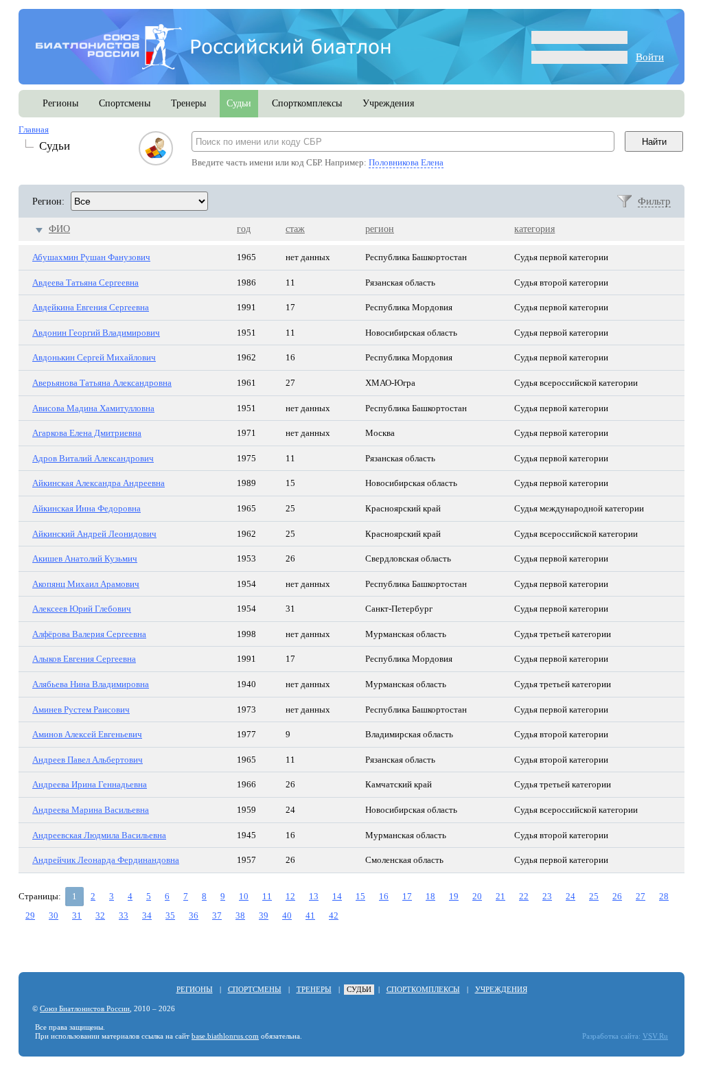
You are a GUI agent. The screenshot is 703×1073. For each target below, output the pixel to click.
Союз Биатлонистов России (85, 1009)
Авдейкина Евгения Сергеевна (90, 307)
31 (77, 915)
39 (263, 915)
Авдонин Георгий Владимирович (96, 332)
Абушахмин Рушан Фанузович (91, 257)
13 (314, 896)
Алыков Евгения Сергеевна (84, 659)
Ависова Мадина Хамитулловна (93, 408)
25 (594, 896)
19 (454, 896)
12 (290, 896)
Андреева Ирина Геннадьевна (89, 784)
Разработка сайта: (611, 1036)
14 (337, 896)
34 (147, 915)
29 (30, 915)
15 (360, 896)
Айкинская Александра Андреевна (98, 483)
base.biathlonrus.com (225, 1036)
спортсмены (124, 103)
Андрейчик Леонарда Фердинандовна (105, 860)
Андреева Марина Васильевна (90, 810)
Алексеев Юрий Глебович (81, 608)
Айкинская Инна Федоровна (86, 508)
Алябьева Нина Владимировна (90, 684)
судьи (239, 103)
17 (407, 896)
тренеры (188, 103)
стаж (295, 229)
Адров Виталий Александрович (93, 458)
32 (100, 915)
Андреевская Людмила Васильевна (99, 835)
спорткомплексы (307, 103)
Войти (650, 56)
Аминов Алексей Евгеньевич (87, 734)
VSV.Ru (655, 1036)
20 (477, 896)
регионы (60, 103)
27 (640, 896)
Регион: (48, 201)
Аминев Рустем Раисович (81, 709)
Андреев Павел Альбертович (87, 759)
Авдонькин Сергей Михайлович (94, 357)
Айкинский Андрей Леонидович (94, 534)
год (244, 229)
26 (617, 896)
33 (123, 915)
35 (170, 915)
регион (379, 229)
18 (430, 896)
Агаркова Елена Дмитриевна (86, 433)
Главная (34, 129)
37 (217, 915)
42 (333, 915)
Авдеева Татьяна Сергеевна (85, 282)
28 (664, 896)
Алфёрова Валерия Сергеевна (89, 634)
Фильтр (654, 201)
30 (53, 915)
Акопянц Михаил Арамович (85, 584)
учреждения (388, 103)
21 (500, 896)
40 (287, 915)
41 (310, 915)
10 (244, 896)
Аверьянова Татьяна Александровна (102, 383)
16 (384, 896)
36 (193, 915)
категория (534, 229)
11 (267, 896)
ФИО (59, 229)
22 (524, 896)
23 (547, 896)
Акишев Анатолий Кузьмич (84, 558)
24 (570, 896)
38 (240, 915)
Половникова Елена (406, 162)
